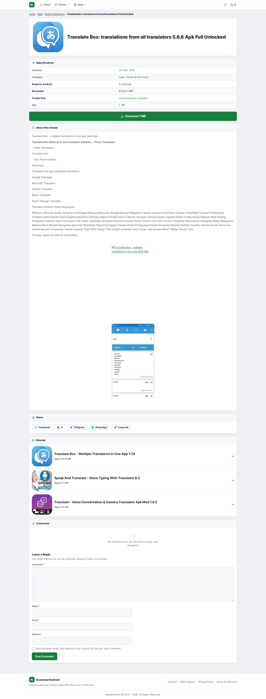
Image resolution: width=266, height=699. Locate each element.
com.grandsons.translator (133, 98)
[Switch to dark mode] (233, 4)
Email (35, 620)
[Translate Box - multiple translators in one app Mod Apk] (133, 283)
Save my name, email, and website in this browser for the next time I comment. (78, 648)
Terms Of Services (226, 681)
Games (62, 4)
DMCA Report (187, 681)
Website (36, 634)
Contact (172, 681)
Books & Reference (55, 14)
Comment (38, 564)
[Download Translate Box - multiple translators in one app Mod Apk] (133, 362)
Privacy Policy (205, 681)
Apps (81, 4)
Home (47, 4)
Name (36, 606)
